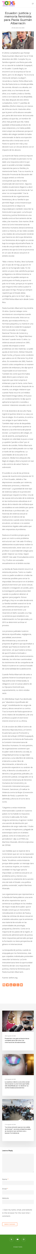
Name (5, 1179)
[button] (33, 4)
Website (5, 1198)
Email (5, 1189)
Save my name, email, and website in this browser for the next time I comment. (17, 1213)
